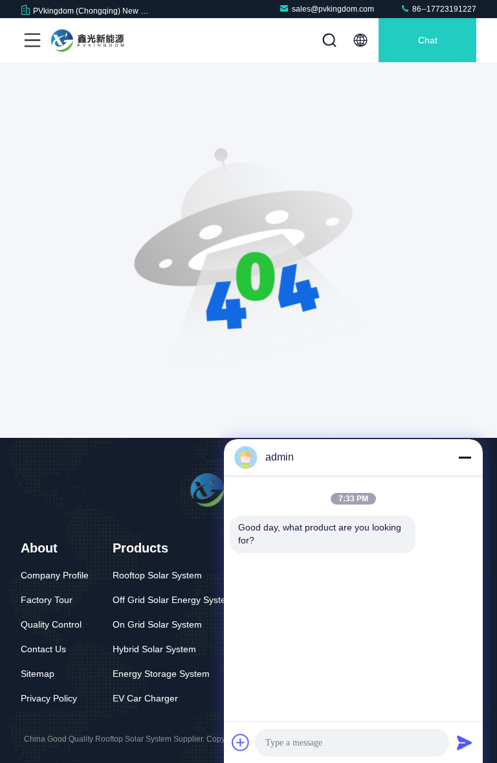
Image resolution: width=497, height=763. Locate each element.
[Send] (464, 742)
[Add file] (241, 742)
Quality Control (51, 624)
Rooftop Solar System (157, 575)
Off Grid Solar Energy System (173, 600)
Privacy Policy (49, 698)
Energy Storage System (161, 673)
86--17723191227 (443, 9)
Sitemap (37, 673)
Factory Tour (46, 600)
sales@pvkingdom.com (333, 9)
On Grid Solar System (157, 624)
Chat (427, 40)
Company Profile (55, 575)
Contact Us (43, 649)
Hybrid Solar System (154, 649)
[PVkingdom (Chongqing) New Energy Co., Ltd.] (90, 40)
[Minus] (464, 457)
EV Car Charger (145, 698)
